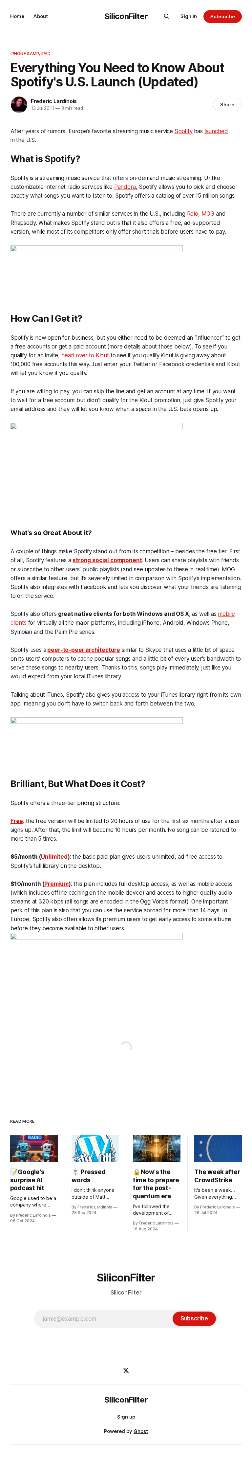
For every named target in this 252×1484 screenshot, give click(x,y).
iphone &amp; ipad (30, 53)
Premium (56, 884)
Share (227, 104)
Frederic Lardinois (54, 101)
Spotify (184, 131)
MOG (208, 213)
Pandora (125, 187)
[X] (126, 1370)
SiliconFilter (126, 16)
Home (17, 16)
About (40, 16)
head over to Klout (85, 355)
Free (16, 821)
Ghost (141, 1431)
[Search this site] (166, 16)
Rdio (192, 213)
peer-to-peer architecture (83, 650)
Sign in (188, 16)
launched (216, 131)
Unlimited (54, 856)
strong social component (107, 560)
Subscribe (222, 16)
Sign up (126, 1417)
